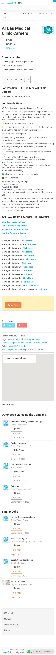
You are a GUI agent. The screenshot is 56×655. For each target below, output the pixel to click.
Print (8, 630)
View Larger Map (8, 404)
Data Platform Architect (21, 465)
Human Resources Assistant (23, 517)
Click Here (27, 240)
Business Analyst (18, 443)
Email (8, 619)
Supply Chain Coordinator (22, 560)
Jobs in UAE (13, 346)
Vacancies (38, 349)
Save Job (9, 613)
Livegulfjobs (12, 349)
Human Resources (24, 13)
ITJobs (21, 342)
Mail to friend (12, 624)
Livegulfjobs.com (9, 652)
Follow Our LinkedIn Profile (15, 229)
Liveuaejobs (23, 349)
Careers (10, 339)
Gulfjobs (13, 342)
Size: (4, 66)
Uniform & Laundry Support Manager (26, 422)
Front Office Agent (19, 538)
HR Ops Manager (18, 581)
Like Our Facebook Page (13, 222)
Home (4, 13)
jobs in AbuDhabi (32, 342)
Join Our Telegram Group (14, 233)
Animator (15, 486)
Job (11, 13)
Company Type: (8, 61)
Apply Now (13, 305)
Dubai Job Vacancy (23, 339)
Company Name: (9, 69)
